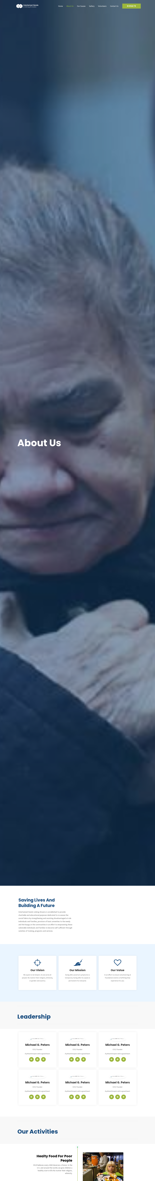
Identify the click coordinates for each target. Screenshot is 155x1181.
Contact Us (114, 6)
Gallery (91, 6)
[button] (131, 6)
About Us (69, 6)
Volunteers (102, 6)
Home (60, 6)
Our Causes (81, 6)
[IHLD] (27, 6)
